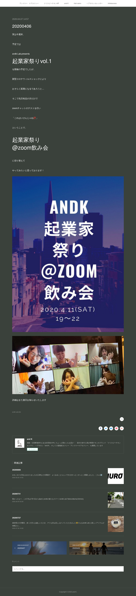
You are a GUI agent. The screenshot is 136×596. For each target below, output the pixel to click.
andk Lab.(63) (16, 412)
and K (66, 3)
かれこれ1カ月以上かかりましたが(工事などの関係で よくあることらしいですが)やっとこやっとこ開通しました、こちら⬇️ (57, 475)
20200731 (16, 493)
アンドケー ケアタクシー (29, 3)
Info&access (112, 3)
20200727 (16, 517)
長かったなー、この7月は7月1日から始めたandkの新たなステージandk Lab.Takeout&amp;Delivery (48, 499)
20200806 (16, 469)
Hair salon (77, 3)
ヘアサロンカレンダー (95, 3)
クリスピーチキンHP (51, 3)
